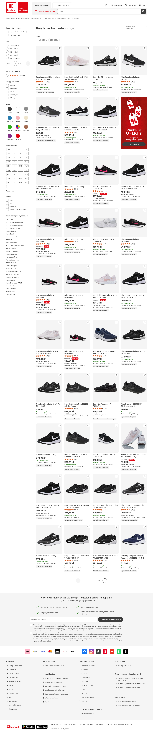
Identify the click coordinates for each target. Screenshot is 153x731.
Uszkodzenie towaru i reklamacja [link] (56, 694)
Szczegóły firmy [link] (56, 724)
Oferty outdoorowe (15, 666)
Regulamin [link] (99, 724)
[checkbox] (17, 32)
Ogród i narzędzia (15, 674)
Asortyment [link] (85, 681)
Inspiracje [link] (84, 701)
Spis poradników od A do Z (54, 666)
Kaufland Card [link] (86, 677)
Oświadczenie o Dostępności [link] (60, 729)
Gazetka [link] (84, 674)
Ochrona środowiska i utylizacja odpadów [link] (119, 724)
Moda (11, 689)
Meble (11, 685)
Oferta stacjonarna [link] (88, 666)
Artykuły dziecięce (15, 681)
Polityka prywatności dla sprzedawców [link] (131, 684)
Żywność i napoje (15, 705)
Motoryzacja (13, 701)
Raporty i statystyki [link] (124, 666)
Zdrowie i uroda (14, 693)
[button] (42, 40)
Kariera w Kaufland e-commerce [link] (129, 706)
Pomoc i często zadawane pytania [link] (56, 678)
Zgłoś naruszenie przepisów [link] (55, 702)
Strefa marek (13, 709)
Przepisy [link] (84, 693)
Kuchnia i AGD (14, 677)
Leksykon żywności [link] (87, 697)
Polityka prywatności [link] (86, 724)
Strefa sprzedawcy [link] (87, 714)
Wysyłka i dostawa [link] (51, 698)
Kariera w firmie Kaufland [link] (127, 702)
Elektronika (13, 670)
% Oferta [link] (84, 670)
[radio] (17, 45)
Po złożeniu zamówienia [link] (53, 682)
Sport (11, 697)
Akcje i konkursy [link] (87, 685)
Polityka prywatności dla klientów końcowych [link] (129, 689)
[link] (62, 5)
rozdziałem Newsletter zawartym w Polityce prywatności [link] (63, 628)
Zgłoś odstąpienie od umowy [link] (55, 690)
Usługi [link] (83, 689)
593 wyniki (71, 29)
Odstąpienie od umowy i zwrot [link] (55, 686)
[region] (19, 119)
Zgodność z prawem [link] (70, 724)
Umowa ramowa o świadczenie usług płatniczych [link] (131, 679)
